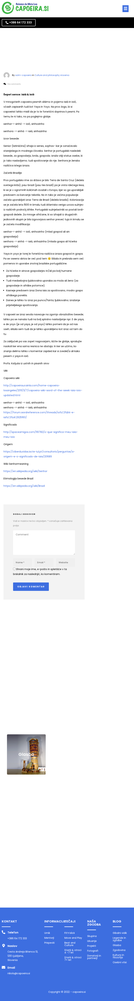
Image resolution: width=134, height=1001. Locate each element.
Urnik (47, 933)
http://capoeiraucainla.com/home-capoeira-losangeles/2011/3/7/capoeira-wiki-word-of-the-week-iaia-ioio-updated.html (42, 390)
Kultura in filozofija (26, 842)
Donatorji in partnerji (94, 957)
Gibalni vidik (26, 667)
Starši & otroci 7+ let (72, 959)
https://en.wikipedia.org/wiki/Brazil (24, 486)
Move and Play (73, 938)
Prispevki (49, 942)
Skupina (92, 936)
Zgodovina (26, 798)
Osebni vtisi (26, 885)
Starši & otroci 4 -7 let (72, 951)
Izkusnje (92, 941)
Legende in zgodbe (26, 711)
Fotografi (92, 951)
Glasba (26, 754)
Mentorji (49, 938)
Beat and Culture (69, 944)
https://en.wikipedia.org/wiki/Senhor (25, 471)
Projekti (91, 946)
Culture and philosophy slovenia (52, 75)
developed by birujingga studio (67, 997)
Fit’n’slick (69, 933)
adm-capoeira (23, 75)
